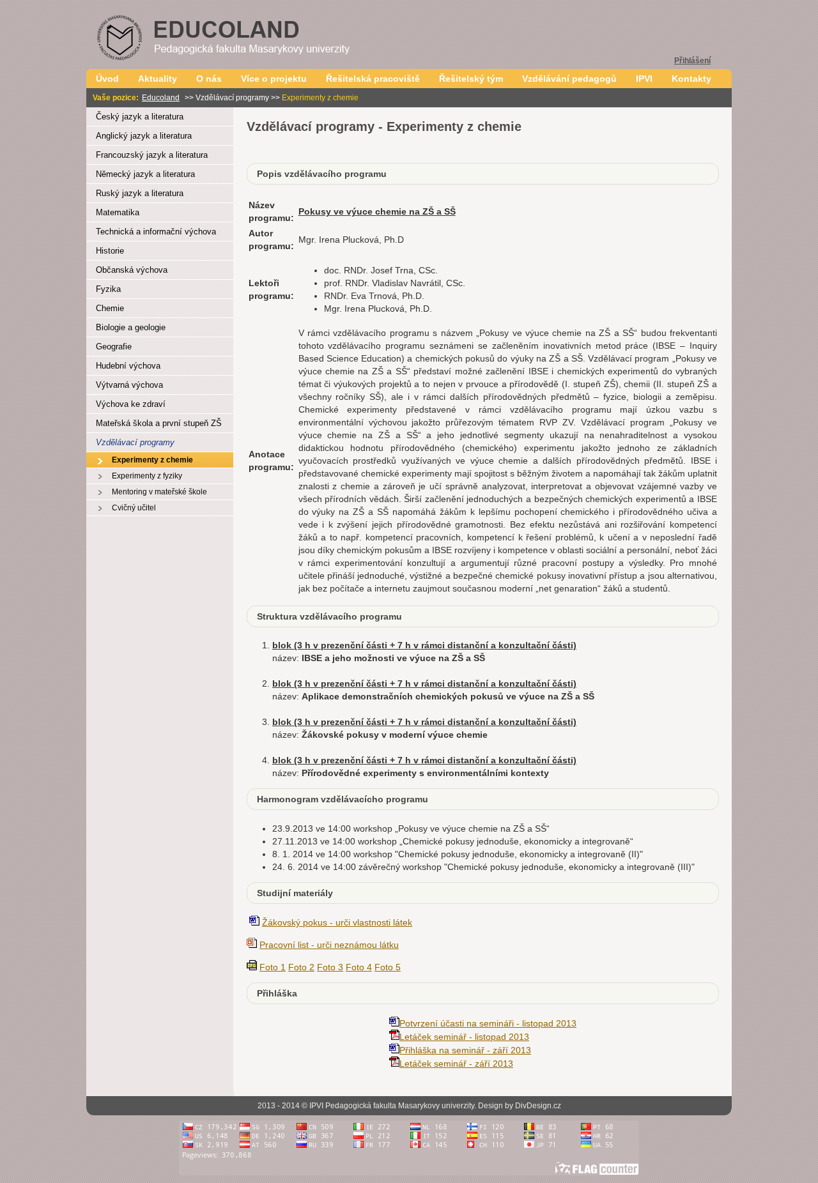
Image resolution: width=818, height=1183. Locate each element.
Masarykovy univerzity (436, 1105)
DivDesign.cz (538, 1105)
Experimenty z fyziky (147, 475)
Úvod (107, 78)
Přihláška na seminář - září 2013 (465, 1050)
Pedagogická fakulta (360, 1105)
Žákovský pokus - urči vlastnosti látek (337, 922)
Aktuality (157, 78)
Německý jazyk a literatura (145, 174)
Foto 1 (272, 967)
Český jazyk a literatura (139, 116)
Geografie (114, 346)
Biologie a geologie (131, 327)
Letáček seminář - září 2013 (456, 1063)
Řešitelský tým (471, 78)
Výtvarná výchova (129, 385)
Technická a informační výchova (156, 231)
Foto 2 (301, 967)
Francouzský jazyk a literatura (152, 155)
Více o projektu (274, 78)
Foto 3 (330, 967)
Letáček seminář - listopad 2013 (464, 1037)
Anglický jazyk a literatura (144, 136)
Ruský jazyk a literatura (139, 193)
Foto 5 (387, 967)
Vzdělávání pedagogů (569, 78)
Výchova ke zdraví (131, 404)
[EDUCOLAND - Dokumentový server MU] (246, 65)
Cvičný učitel (134, 507)
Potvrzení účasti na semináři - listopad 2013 (487, 1023)
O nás (209, 78)
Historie (110, 251)
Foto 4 (359, 967)
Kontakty (691, 78)
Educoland (161, 97)
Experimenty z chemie (152, 459)
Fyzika (108, 289)
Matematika (117, 212)
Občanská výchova (131, 270)
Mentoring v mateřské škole (159, 491)
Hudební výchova (128, 365)
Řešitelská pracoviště (373, 78)
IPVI (644, 78)
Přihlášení (692, 60)
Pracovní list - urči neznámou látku (329, 945)
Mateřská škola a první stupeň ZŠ (159, 423)
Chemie (110, 308)
